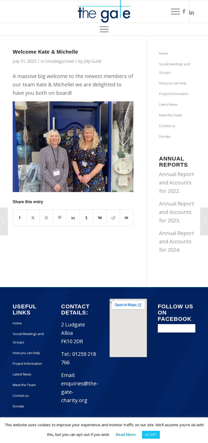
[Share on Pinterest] (59, 218)
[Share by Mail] (126, 218)
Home (163, 53)
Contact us (167, 125)
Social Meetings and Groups (174, 68)
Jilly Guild (92, 61)
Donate (164, 136)
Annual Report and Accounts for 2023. (176, 212)
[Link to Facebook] (184, 11)
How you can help (172, 83)
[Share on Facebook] (19, 218)
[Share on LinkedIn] (73, 218)
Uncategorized (59, 61)
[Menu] (175, 11)
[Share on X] (33, 218)
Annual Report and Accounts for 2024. (176, 241)
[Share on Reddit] (113, 218)
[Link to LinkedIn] (191, 11)
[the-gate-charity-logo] (104, 11)
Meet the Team (170, 115)
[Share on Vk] (100, 218)
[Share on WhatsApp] (46, 218)
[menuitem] (175, 11)
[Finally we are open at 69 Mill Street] (4, 221)
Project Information (173, 93)
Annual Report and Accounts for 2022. (176, 182)
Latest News (168, 104)
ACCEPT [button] (151, 434)
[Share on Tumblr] (86, 218)
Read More (126, 434)
